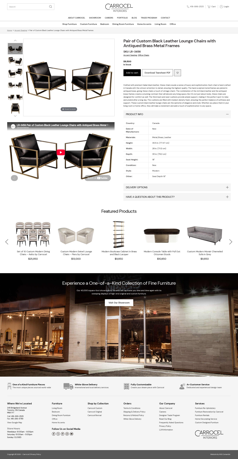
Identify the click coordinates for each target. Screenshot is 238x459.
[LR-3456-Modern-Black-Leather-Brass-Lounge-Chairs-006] (15, 108)
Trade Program (149, 17)
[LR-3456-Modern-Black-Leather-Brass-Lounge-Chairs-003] (15, 72)
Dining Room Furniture (123, 24)
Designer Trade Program (169, 415)
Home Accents (144, 24)
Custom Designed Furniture (206, 422)
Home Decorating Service (206, 419)
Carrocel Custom (95, 408)
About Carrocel (76, 17)
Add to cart (132, 72)
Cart (213, 6)
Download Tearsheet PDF (157, 72)
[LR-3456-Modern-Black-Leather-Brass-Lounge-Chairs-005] (15, 96)
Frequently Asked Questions (171, 422)
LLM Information (166, 430)
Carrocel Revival (94, 415)
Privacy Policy (165, 426)
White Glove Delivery (132, 419)
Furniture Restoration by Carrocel (209, 412)
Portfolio (122, 17)
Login (226, 6)
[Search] (51, 6)
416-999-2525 (197, 6)
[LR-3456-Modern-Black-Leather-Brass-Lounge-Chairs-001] (15, 49)
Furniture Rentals (202, 415)
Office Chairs (143, 55)
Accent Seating (21, 30)
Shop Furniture (69, 24)
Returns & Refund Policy (133, 415)
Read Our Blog (165, 419)
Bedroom (104, 24)
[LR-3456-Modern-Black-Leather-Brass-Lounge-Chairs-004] (15, 84)
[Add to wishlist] (177, 72)
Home (9, 30)
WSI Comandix (224, 454)
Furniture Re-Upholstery (205, 408)
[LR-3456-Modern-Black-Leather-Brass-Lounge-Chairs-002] (15, 61)
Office (173, 24)
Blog (134, 17)
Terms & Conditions (131, 408)
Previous (5, 240)
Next (229, 240)
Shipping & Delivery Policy (134, 412)
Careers (109, 17)
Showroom (95, 17)
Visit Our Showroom (119, 302)
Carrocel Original (95, 412)
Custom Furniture (88, 24)
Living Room (160, 24)
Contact (165, 17)
